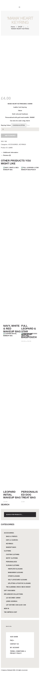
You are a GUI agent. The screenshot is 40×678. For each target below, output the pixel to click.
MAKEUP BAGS (11, 547)
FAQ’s (12, 640)
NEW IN (6, 608)
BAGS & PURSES (11, 536)
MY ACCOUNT (14, 647)
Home (13, 27)
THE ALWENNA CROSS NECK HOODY (18, 587)
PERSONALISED (11, 562)
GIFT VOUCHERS (9, 590)
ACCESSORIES (13, 144)
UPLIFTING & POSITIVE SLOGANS (19, 583)
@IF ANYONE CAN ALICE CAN (16, 605)
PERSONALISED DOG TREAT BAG (29, 494)
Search (33, 514)
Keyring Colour (6, 125)
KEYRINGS (22, 144)
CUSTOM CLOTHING (12, 554)
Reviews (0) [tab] (7, 155)
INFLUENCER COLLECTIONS (13, 594)
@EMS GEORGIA (11, 601)
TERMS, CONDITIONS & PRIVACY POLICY (18, 652)
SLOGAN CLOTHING (12, 565)
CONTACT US (14, 644)
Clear (28, 125)
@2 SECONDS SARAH (13, 598)
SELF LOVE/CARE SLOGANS (17, 579)
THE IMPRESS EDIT (10, 612)
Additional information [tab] (10, 152)
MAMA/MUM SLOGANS (15, 572)
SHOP (20, 27)
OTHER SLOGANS (14, 576)
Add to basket (10, 135)
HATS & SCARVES (12, 540)
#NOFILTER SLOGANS (15, 569)
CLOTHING (7, 551)
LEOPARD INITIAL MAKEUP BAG (12, 494)
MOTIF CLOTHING (12, 558)
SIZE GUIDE (14, 637)
